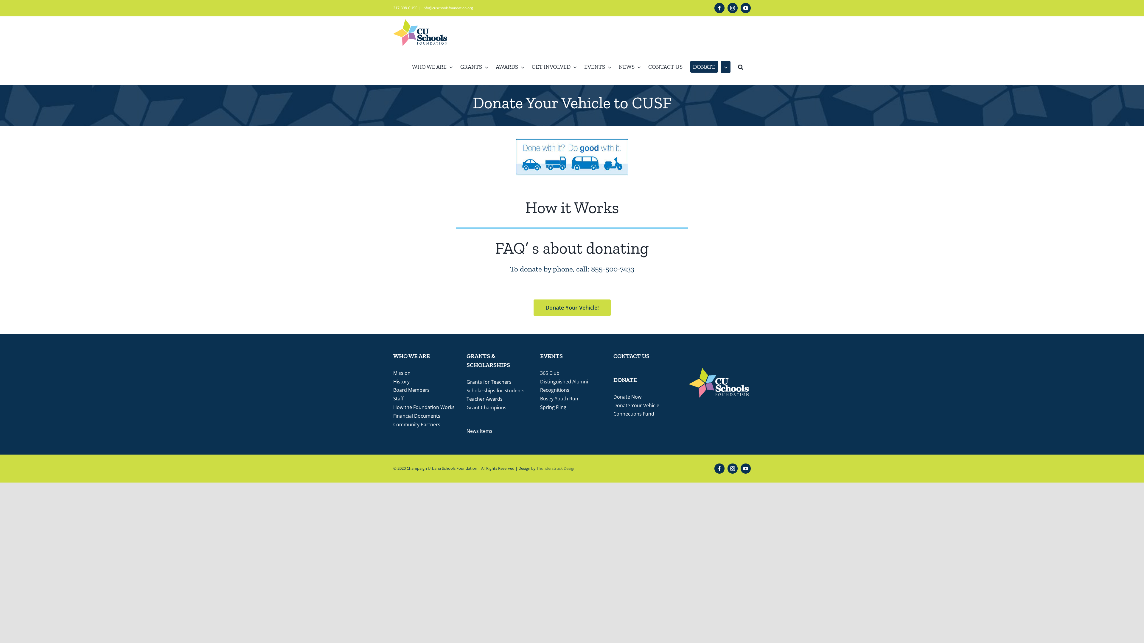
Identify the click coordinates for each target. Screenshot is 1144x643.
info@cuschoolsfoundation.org (448, 7)
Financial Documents (416, 416)
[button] (740, 67)
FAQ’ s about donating (572, 248)
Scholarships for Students (496, 390)
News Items (479, 431)
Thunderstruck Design (556, 468)
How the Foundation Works (424, 407)
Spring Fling (553, 407)
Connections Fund (633, 414)
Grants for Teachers (489, 382)
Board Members (411, 390)
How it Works (572, 207)
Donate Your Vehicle (636, 405)
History (401, 381)
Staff (398, 398)
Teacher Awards (485, 399)
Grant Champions (486, 407)
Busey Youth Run (559, 398)
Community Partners (416, 424)
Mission (402, 373)
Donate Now (627, 397)
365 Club (549, 373)
